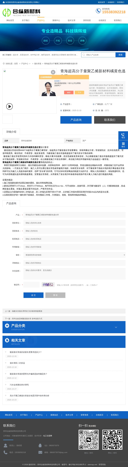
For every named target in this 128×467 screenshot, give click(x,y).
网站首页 (10, 20)
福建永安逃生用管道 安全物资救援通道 (27, 311)
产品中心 (41, 20)
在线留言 (111, 2)
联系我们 (120, 2)
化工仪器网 (47, 436)
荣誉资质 (87, 20)
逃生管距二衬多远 (17, 363)
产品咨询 (76, 119)
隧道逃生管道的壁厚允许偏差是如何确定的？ (28, 374)
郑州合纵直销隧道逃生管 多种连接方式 (27, 319)
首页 (16, 64)
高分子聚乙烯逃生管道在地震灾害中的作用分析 (29, 396)
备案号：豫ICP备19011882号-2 (74, 464)
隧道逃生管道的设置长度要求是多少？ (26, 352)
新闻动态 (54, 415)
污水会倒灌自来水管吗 (19, 385)
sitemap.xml (92, 464)
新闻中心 (56, 20)
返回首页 (101, 2)
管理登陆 (102, 464)
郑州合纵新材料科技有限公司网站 (25, 2)
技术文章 (71, 20)
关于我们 (25, 20)
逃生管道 (37, 64)
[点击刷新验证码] (48, 285)
